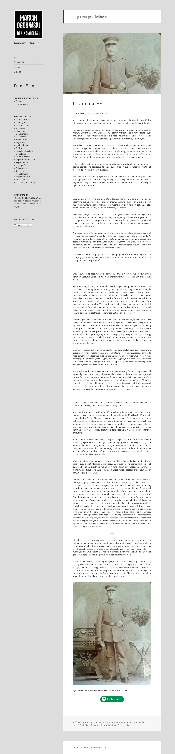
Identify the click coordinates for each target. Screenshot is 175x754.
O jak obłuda (22, 162)
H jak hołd (21, 142)
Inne (100, 722)
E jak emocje (22, 134)
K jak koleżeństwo (24, 151)
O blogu (17, 72)
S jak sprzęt (21, 171)
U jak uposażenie (24, 176)
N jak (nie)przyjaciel (25, 159)
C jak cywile (21, 128)
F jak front (21, 136)
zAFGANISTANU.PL (23, 116)
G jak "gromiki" (23, 139)
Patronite (20, 101)
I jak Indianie (22, 145)
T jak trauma (22, 174)
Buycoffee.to (22, 104)
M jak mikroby (23, 156)
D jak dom (20, 131)
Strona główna (20, 62)
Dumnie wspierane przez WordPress (89, 747)
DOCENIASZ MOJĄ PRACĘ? (26, 98)
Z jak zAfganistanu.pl (25, 182)
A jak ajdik (21, 122)
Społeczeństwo (118, 722)
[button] (28, 57)
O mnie (17, 67)
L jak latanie (22, 154)
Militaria (106, 722)
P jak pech (21, 165)
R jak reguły (21, 168)
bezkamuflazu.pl (27, 43)
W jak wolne (22, 179)
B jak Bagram (22, 125)
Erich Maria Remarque (90, 725)
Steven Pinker (124, 725)
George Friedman (109, 725)
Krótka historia (23, 119)
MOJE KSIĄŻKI (21, 195)
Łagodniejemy (87, 103)
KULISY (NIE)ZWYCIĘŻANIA (27, 198)
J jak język (20, 148)
